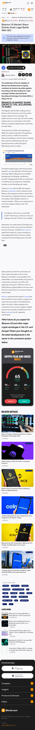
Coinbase (25, 585)
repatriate (12, 191)
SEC (16, 600)
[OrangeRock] (12, 13)
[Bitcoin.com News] (7, 3)
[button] (23, 68)
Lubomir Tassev (10, 75)
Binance (4, 296)
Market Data (23, 596)
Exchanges (8, 17)
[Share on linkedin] (30, 74)
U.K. (4, 604)
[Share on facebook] (19, 74)
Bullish (24, 401)
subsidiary (24, 600)
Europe (5, 593)
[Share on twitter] (23, 74)
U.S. (11, 604)
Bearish (10, 401)
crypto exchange (18, 589)
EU (27, 589)
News (3, 17)
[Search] (28, 3)
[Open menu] (31, 3)
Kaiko (22, 593)
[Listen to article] (3, 68)
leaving (27, 296)
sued (10, 171)
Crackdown (6, 589)
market (14, 596)
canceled (9, 312)
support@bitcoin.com (8, 725)
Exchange (14, 593)
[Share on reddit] (26, 74)
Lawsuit (5, 596)
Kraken (29, 593)
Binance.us (15, 585)
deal (11, 188)
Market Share (7, 600)
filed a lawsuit (26, 230)
